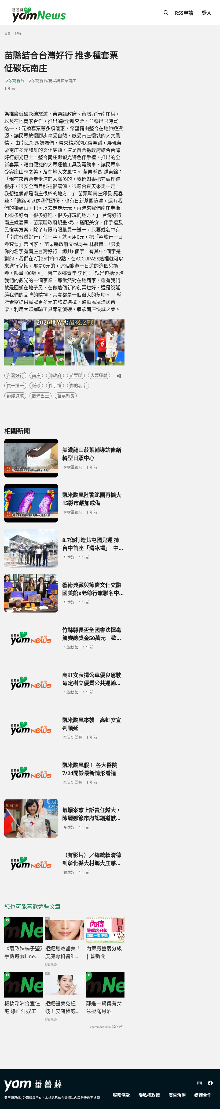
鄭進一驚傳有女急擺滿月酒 (104, 1007)
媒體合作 (202, 1095)
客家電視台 (14, 80)
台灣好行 (15, 375)
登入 (206, 13)
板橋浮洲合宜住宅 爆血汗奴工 (22, 1007)
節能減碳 (15, 396)
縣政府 (55, 375)
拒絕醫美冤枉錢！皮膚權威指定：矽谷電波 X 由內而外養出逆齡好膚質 (63, 1007)
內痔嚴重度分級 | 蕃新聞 (104, 952)
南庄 (36, 375)
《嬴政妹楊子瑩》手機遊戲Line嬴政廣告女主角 (23, 952)
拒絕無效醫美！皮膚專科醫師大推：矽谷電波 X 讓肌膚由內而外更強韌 (63, 952)
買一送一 (15, 386)
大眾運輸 (99, 375)
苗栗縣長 (65, 396)
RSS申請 (184, 13)
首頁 (7, 33)
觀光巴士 (40, 396)
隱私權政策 (149, 1095)
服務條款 (121, 1095)
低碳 (36, 386)
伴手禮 (55, 386)
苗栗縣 (75, 375)
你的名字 (78, 386)
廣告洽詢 (177, 1095)
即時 (18, 33)
